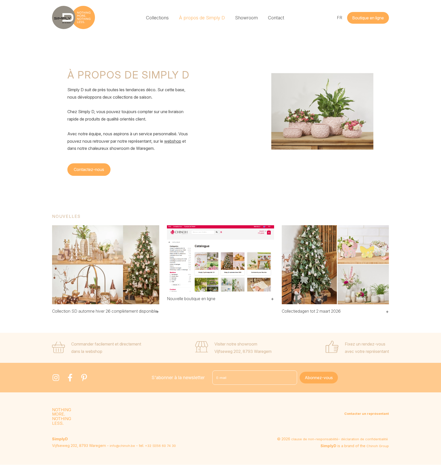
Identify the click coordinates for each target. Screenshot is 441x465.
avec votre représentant (367, 351)
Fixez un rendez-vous (365, 344)
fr (339, 17)
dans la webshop (86, 351)
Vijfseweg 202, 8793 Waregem (243, 351)
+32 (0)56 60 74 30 (160, 446)
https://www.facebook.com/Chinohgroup (70, 377)
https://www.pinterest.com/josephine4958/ (84, 377)
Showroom (246, 17)
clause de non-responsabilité (314, 439)
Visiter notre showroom (235, 344)
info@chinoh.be (122, 446)
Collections (157, 17)
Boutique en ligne (368, 17)
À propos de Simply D (202, 17)
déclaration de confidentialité (364, 439)
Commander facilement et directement (106, 344)
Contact (276, 17)
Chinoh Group (377, 446)
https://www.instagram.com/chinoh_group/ (56, 377)
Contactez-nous (89, 169)
